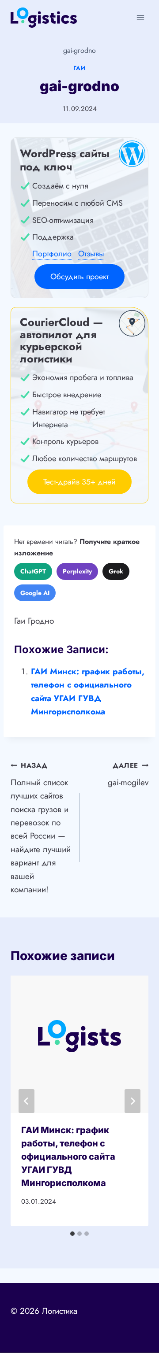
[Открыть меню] (140, 17)
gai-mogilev (128, 774)
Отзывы (91, 253)
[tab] (72, 1233)
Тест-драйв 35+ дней (79, 482)
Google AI (34, 592)
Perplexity (77, 571)
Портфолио (52, 253)
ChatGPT (33, 571)
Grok (116, 571)
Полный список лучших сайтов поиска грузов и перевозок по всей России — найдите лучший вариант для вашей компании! (41, 828)
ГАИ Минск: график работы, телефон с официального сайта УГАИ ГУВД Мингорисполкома (68, 1156)
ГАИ (79, 68)
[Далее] (132, 1101)
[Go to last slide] (26, 1101)
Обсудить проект (79, 276)
